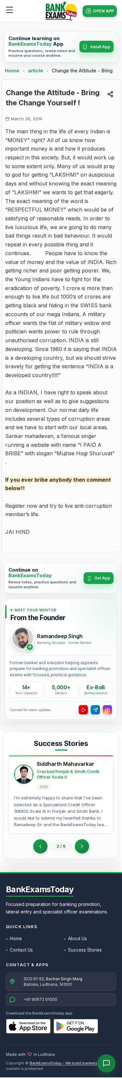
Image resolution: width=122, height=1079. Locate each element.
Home (12, 70)
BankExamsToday (40, 889)
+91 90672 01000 (40, 999)
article (36, 70)
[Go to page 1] (40, 846)
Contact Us (21, 950)
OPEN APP (103, 10)
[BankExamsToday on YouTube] (83, 710)
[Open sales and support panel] (106, 1063)
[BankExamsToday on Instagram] (107, 710)
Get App (102, 578)
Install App (100, 46)
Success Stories (85, 950)
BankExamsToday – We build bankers (63, 1063)
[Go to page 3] (82, 846)
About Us (77, 938)
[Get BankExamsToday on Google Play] (75, 1026)
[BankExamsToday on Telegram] (95, 710)
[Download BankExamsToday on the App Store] (28, 1026)
